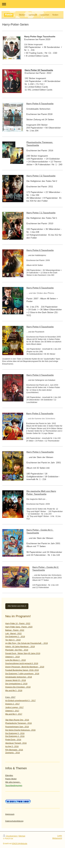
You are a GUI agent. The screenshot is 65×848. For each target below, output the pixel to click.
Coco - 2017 (10, 697)
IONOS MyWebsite (19, 844)
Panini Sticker (11, 779)
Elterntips (9, 775)
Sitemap (21, 836)
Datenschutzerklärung (14, 821)
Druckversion (12, 836)
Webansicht (57, 838)
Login (59, 836)
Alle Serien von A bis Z (17, 606)
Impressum (9, 814)
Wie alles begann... (13, 782)
